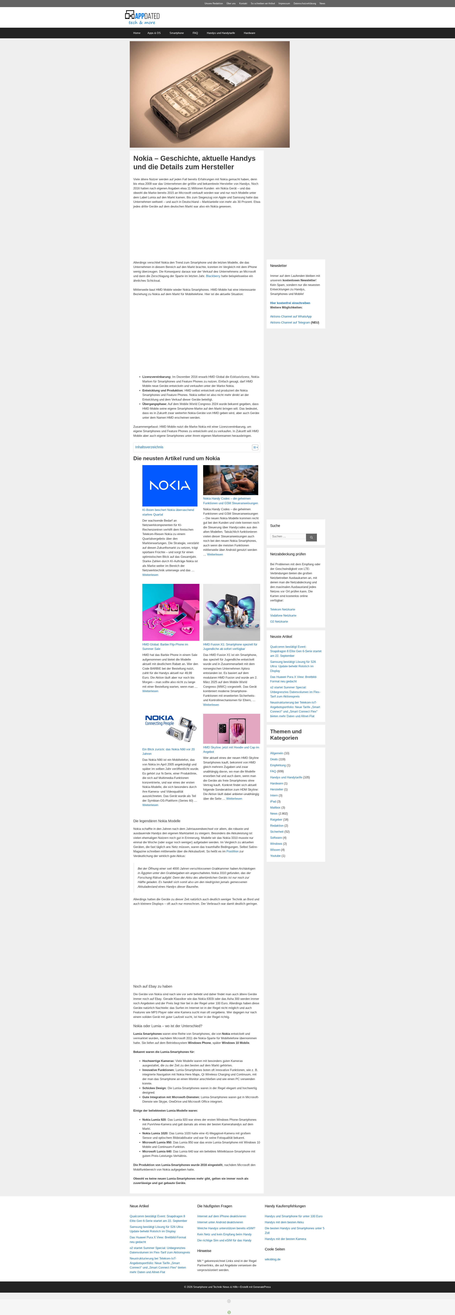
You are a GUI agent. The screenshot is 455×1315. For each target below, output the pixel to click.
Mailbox (275, 807)
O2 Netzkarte (279, 621)
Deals (274, 759)
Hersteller (276, 789)
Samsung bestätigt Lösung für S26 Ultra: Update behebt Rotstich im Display (293, 666)
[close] (229, 1301)
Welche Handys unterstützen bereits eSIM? (226, 1228)
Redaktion (276, 825)
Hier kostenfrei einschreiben (290, 303)
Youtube (275, 856)
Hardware (249, 32)
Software (276, 837)
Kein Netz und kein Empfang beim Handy (224, 1234)
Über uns (231, 3)
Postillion (232, 851)
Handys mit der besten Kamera (285, 1239)
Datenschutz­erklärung (305, 3)
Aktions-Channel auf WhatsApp (291, 316)
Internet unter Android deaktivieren (220, 1222)
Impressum (284, 3)
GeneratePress (262, 1286)
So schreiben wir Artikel (263, 3)
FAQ (195, 32)
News (322, 3)
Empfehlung (278, 765)
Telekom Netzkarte (282, 609)
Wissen (275, 849)
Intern (274, 795)
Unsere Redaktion (214, 3)
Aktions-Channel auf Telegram (290, 322)
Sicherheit (276, 831)
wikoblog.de (272, 1259)
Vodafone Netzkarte (283, 615)
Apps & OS (154, 32)
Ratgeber (276, 819)
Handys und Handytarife (221, 32)
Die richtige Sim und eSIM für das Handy (224, 1240)
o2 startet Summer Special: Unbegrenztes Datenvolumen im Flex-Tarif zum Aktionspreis (295, 692)
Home (136, 32)
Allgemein (276, 753)
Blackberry (213, 276)
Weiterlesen (150, 575)
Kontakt (243, 3)
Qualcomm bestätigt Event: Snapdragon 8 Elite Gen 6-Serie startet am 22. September (296, 651)
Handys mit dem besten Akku (284, 1222)
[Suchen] (311, 538)
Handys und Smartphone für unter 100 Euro (293, 1216)
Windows (276, 843)
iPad (273, 801)
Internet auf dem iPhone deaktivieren (221, 1216)
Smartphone (177, 32)
